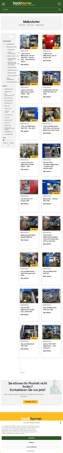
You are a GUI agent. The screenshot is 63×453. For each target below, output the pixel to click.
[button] (60, 423)
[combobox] (30, 9)
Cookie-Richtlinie (31, 450)
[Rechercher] (59, 10)
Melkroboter (25, 51)
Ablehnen (31, 442)
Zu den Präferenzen (31, 447)
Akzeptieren (31, 438)
